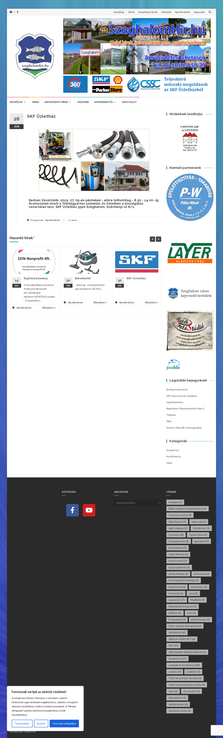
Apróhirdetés (182, 12)
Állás (169, 421)
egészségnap (178, 528)
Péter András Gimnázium (185, 625)
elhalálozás (201, 528)
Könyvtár (176, 593)
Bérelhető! (83, 278)
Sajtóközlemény (36, 278)
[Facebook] (72, 510)
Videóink (166, 12)
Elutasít (41, 723)
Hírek (131, 12)
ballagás (175, 502)
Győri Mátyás (178, 554)
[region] (45, 708)
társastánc (191, 691)
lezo (74, 220)
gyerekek (201, 541)
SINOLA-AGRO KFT (182, 639)
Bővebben (47, 307)
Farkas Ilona (198, 534)
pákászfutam (200, 619)
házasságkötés (179, 567)
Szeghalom (177, 658)
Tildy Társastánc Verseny (185, 678)
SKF (173, 645)
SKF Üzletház (136, 278)
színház (175, 671)
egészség (199, 521)
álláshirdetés (178, 704)
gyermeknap (177, 547)
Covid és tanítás (180, 515)
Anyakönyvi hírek (147, 12)
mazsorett (177, 599)
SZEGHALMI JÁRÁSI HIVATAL (187, 652)
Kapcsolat (199, 12)
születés (193, 671)
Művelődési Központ (183, 606)
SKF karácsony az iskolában (181, 395)
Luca (193, 593)
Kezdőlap (119, 12)
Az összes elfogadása (64, 723)
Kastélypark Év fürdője (184, 580)
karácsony (201, 573)
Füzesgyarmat (179, 541)
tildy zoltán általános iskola (187, 684)
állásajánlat (177, 697)
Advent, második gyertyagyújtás (184, 427)
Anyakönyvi (172, 450)
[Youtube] (89, 510)
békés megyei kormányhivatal (187, 508)
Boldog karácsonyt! (177, 389)
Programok (177, 619)
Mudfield (197, 599)
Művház (175, 612)
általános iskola (180, 710)
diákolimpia (177, 521)
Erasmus (176, 534)
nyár (191, 612)
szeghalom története (184, 665)
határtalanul (178, 560)
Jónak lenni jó (178, 573)
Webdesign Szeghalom (23, 731)
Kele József (177, 586)
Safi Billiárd (177, 632)
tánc (173, 691)
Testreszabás (22, 723)
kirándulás (199, 586)
